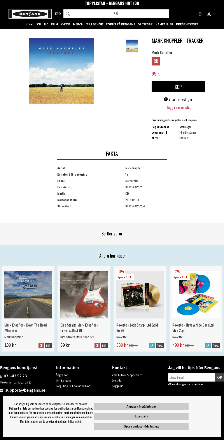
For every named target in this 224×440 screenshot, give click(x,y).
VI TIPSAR (145, 24)
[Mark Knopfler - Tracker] (61, 71)
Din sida (116, 380)
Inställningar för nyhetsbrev (187, 384)
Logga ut (117, 386)
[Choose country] (200, 14)
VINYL (30, 24)
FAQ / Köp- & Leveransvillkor (73, 386)
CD (39, 24)
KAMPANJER (164, 24)
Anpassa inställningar (141, 406)
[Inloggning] (209, 14)
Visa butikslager (180, 99)
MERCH (78, 24)
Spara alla (141, 416)
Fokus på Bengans (120, 24)
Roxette (121, 337)
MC (46, 24)
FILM (54, 24)
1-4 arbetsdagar (187, 132)
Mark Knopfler (162, 52)
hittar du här (75, 421)
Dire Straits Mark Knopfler (77, 337)
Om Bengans (63, 380)
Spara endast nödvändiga (141, 426)
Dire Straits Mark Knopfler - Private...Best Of (79, 327)
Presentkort (187, 24)
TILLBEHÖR (94, 24)
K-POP (65, 24)
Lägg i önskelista (178, 107)
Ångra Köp (62, 375)
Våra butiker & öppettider (127, 375)
